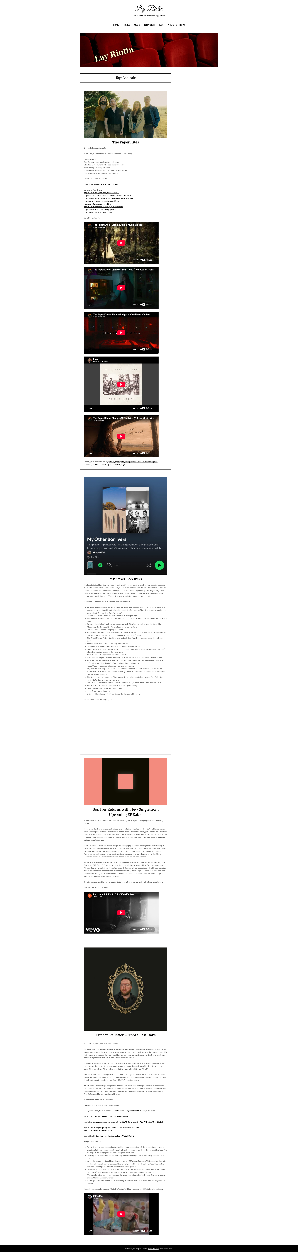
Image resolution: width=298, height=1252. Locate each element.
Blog (161, 25)
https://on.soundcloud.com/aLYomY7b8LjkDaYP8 (114, 1136)
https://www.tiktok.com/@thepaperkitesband (102, 209)
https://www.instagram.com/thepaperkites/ (101, 193)
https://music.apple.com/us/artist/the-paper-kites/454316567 (109, 198)
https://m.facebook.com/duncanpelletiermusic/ (112, 1116)
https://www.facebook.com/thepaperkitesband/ (103, 206)
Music (137, 25)
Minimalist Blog (153, 1249)
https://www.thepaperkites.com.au (98, 212)
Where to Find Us (176, 25)
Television (149, 25)
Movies (126, 25)
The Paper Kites (125, 142)
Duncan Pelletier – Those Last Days (126, 1035)
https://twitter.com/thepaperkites (97, 204)
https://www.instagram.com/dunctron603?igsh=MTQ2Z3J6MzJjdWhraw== (124, 1111)
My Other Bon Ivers (125, 579)
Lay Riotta (149, 9)
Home (116, 25)
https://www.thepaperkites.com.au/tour (105, 184)
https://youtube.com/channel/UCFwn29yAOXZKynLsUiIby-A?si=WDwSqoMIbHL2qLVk (127, 1122)
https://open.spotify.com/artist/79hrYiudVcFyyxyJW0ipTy (107, 195)
